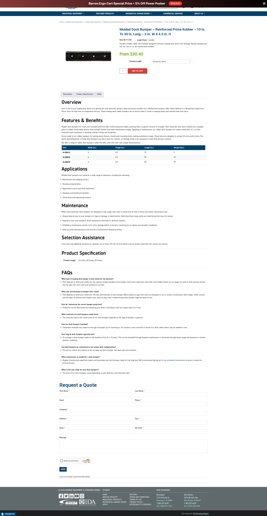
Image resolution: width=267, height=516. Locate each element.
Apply (105, 504)
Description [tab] (67, 94)
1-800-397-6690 (163, 503)
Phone (138, 400)
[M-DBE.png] (88, 56)
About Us (198, 13)
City (137, 418)
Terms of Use (136, 499)
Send (63, 469)
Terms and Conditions (139, 497)
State (62, 428)
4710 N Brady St (163, 497)
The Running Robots (201, 513)
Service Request (110, 497)
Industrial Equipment (72, 13)
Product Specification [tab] (84, 94)
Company (63, 409)
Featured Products (105, 13)
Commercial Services (173, 13)
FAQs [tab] (99, 94)
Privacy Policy (136, 502)
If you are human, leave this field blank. (74, 476)
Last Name (140, 391)
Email (61, 400)
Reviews (133, 494)
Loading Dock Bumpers (93, 22)
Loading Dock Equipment (74, 22)
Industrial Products (112, 499)
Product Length (136, 61)
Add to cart (137, 71)
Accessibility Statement (140, 504)
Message (62, 437)
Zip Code (139, 428)
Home (61, 22)
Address (63, 418)
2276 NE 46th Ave (191, 497)
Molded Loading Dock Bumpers (114, 22)
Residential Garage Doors (138, 13)
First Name (64, 391)
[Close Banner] (264, 3)
